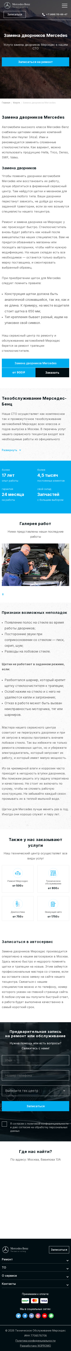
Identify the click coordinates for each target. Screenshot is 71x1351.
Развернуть (9, 450)
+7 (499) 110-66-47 (56, 14)
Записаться (14, 14)
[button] (7, 594)
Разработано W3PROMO (35, 1345)
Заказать (52, 372)
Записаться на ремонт (35, 62)
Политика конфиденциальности (35, 1340)
